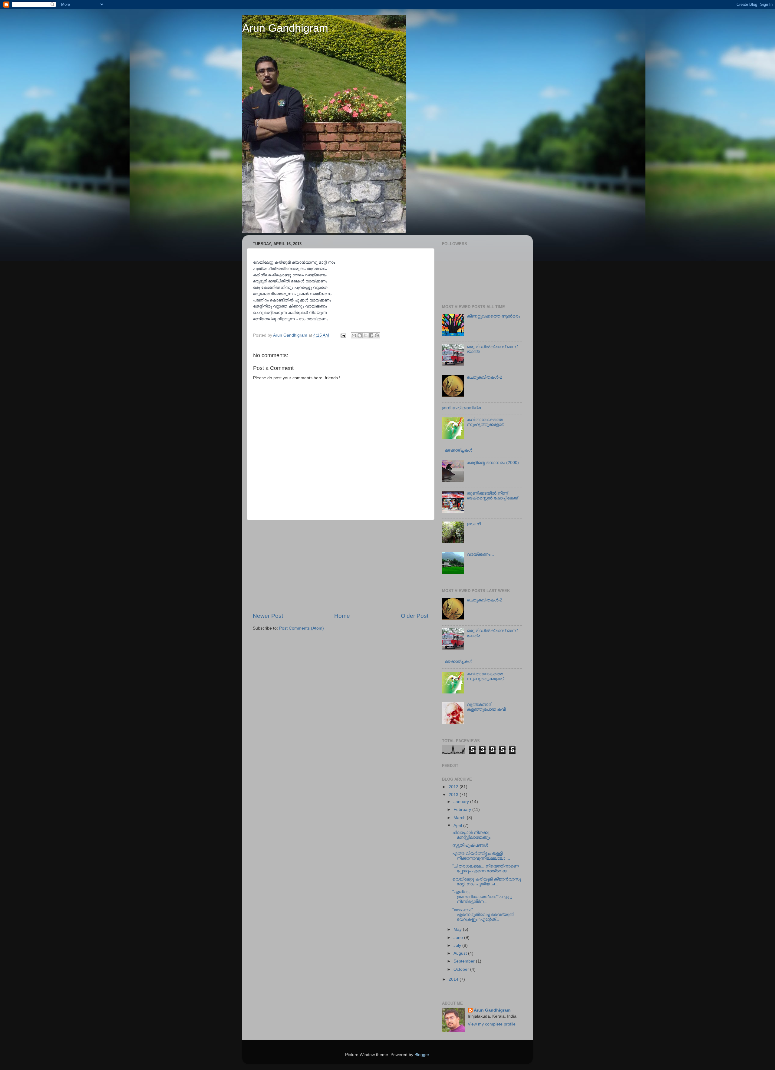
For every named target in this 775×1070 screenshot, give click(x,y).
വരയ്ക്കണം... (480, 554)
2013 (454, 794)
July (457, 945)
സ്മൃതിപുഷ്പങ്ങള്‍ (470, 845)
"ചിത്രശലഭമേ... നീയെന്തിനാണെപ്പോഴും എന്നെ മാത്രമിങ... (485, 868)
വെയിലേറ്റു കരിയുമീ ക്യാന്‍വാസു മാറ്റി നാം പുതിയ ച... (486, 881)
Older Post (414, 616)
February (462, 809)
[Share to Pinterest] (377, 335)
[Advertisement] (340, 566)
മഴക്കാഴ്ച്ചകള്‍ (458, 450)
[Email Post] (342, 335)
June (458, 937)
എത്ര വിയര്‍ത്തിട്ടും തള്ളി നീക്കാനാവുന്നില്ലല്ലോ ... (481, 856)
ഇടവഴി (474, 524)
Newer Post (268, 616)
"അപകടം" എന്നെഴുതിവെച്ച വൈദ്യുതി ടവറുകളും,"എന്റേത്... (483, 914)
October (461, 969)
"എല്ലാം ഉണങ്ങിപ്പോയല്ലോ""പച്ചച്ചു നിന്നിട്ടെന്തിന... (482, 897)
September (464, 961)
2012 (454, 787)
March (460, 817)
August (460, 953)
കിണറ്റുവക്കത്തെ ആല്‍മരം (493, 316)
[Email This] (354, 335)
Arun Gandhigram (285, 28)
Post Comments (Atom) (301, 628)
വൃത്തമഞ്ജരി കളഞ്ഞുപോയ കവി (486, 707)
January (461, 801)
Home (342, 616)
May (458, 929)
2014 (454, 979)
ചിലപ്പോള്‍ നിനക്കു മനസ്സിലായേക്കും (471, 835)
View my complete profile (492, 1024)
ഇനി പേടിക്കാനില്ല (461, 408)
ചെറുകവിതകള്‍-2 (484, 377)
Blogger (421, 1054)
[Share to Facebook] (371, 335)
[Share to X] (365, 335)
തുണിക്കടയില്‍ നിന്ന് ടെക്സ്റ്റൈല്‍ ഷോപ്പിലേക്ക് (492, 495)
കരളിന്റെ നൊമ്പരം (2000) (493, 462)
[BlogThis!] (360, 335)
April (458, 825)
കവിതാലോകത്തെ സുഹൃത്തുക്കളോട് (485, 422)
